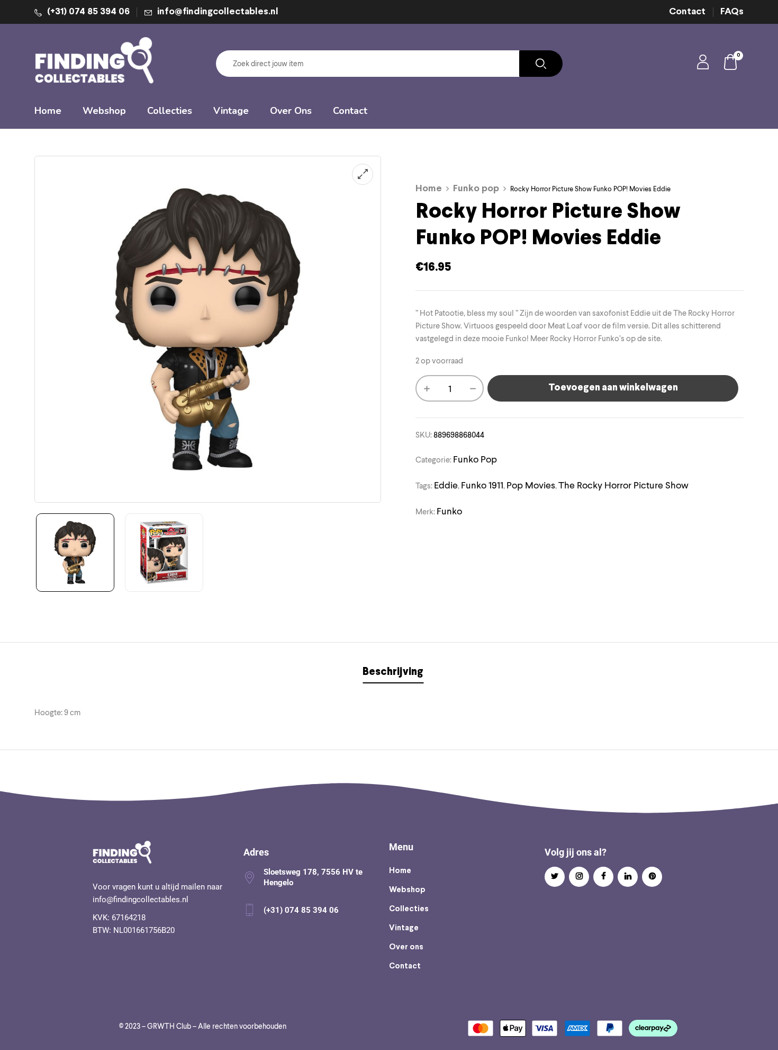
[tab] (393, 673)
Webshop (407, 890)
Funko (449, 511)
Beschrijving (393, 672)
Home (428, 188)
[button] (730, 64)
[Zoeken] (541, 63)
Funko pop (476, 188)
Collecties (409, 909)
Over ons (406, 947)
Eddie (446, 485)
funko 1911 (482, 485)
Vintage (404, 928)
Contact (687, 11)
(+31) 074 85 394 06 (88, 11)
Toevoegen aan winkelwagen (613, 388)
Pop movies (530, 485)
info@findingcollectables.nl (217, 11)
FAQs (732, 11)
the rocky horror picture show (623, 485)
